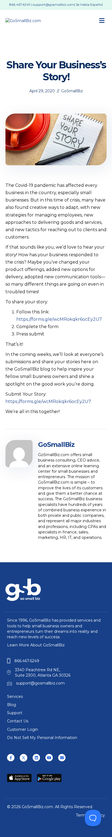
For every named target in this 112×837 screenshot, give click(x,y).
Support (14, 712)
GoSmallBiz (72, 90)
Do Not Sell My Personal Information (42, 737)
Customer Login (22, 729)
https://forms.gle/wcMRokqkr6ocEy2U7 (59, 319)
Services (15, 696)
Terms (82, 815)
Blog (11, 704)
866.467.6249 (19, 4)
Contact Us (17, 721)
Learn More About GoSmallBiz (36, 645)
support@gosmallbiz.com (53, 4)
